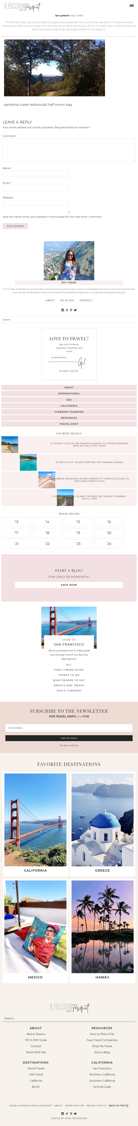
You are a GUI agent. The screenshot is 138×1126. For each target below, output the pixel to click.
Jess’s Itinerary (69, 690)
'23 (78, 544)
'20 (109, 533)
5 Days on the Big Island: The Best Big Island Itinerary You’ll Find (89, 497)
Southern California (102, 1080)
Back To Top (117, 1105)
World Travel (36, 1068)
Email (7, 183)
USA (69, 400)
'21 (16, 544)
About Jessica (36, 1034)
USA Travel (36, 1074)
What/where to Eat (69, 680)
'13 (16, 522)
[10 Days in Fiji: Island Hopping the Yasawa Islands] (29, 463)
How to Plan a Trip (102, 1034)
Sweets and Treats (69, 685)
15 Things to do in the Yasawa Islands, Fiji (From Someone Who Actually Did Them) (89, 444)
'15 (78, 522)
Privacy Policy (96, 1105)
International (69, 393)
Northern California (102, 1074)
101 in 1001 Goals (36, 1040)
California (69, 406)
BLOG (36, 1086)
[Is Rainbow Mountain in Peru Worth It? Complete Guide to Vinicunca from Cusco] (47, 480)
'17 (16, 533)
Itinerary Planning (69, 412)
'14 (47, 522)
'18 (47, 533)
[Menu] (131, 5)
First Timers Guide (69, 669)
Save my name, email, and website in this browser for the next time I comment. (52, 216)
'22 (47, 544)
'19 (78, 533)
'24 (109, 544)
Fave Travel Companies (102, 1040)
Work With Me (36, 1052)
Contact (86, 300)
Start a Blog (102, 1052)
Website (8, 197)
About (50, 300)
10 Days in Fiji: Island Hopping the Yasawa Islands (89, 462)
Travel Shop (69, 424)
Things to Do (69, 675)
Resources (69, 418)
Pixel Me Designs (76, 1118)
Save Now (69, 584)
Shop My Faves (102, 1046)
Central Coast (102, 1086)
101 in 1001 (67, 300)
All (69, 664)
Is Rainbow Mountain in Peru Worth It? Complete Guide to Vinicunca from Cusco (89, 479)
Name (7, 168)
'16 (109, 522)
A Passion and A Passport (22, 6)
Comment (9, 136)
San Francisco (102, 1068)
